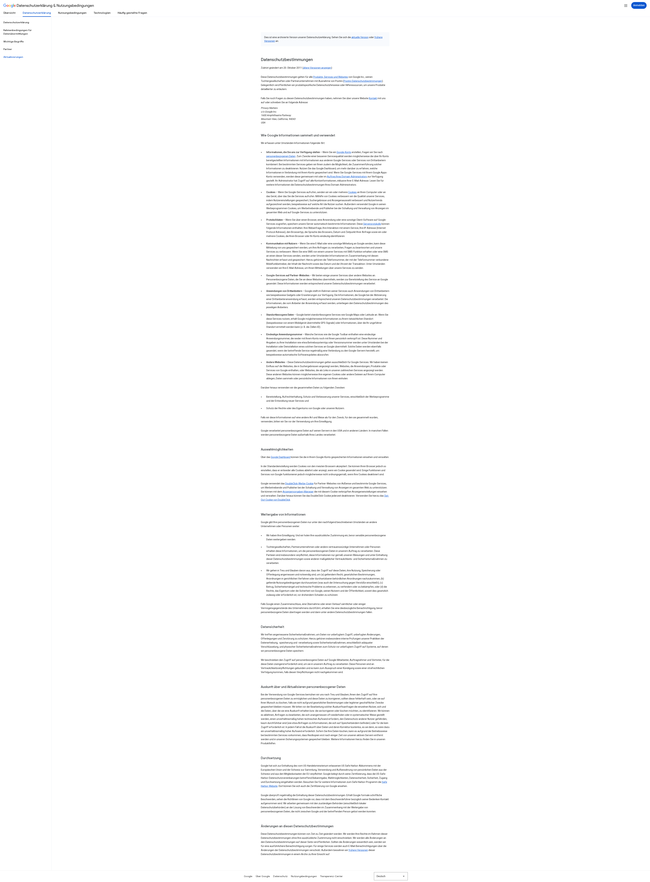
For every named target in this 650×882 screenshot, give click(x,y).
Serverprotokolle (372, 224)
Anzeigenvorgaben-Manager (298, 491)
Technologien (102, 12)
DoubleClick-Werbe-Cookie (299, 483)
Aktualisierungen (13, 56)
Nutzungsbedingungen (72, 12)
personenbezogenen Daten (281, 156)
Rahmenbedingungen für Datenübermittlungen (17, 32)
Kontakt (373, 98)
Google (248, 876)
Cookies (352, 192)
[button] (625, 5)
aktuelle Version (360, 37)
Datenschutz (280, 876)
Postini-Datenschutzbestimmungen (363, 81)
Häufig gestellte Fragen (132, 12)
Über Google (263, 876)
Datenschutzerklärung (37, 12)
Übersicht (9, 12)
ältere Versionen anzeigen (317, 67)
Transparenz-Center (331, 876)
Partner (7, 49)
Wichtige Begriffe (13, 41)
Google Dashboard (280, 457)
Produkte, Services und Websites (330, 77)
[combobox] (391, 876)
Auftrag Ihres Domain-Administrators (347, 176)
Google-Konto (344, 152)
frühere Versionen (358, 850)
